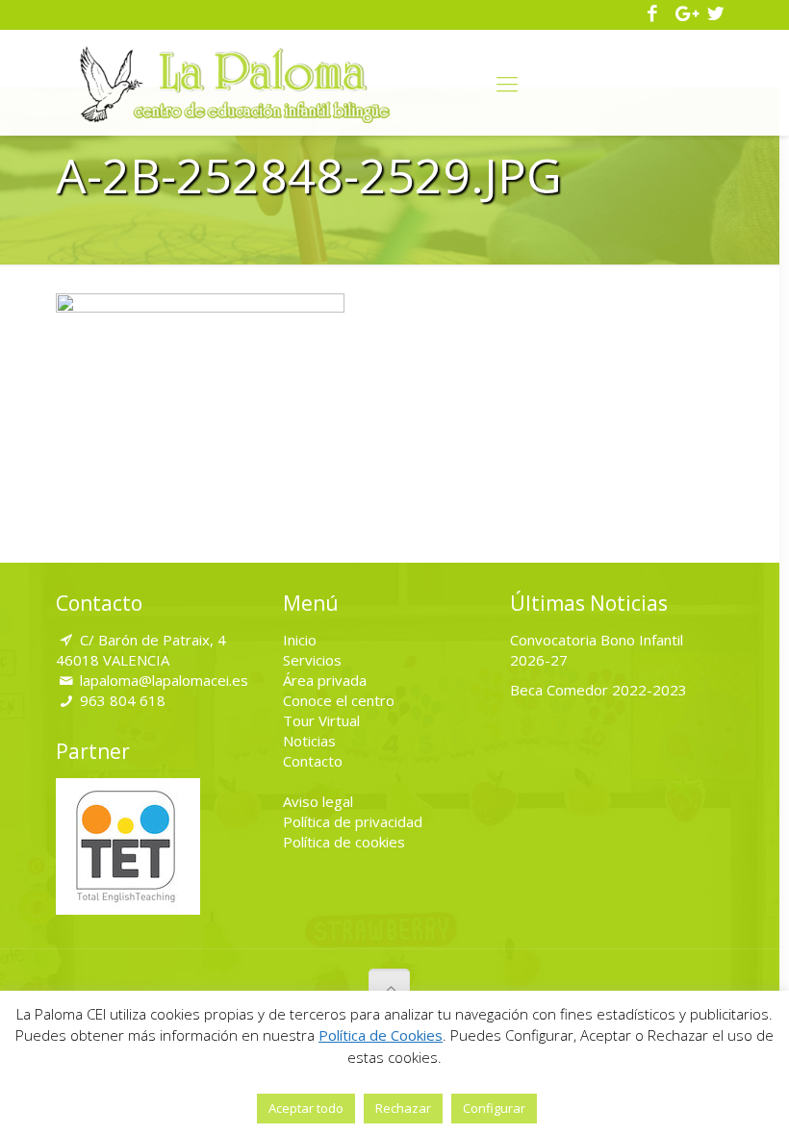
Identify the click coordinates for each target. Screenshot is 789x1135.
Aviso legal (318, 801)
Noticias (309, 740)
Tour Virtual (321, 720)
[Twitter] (715, 14)
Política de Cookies (380, 1035)
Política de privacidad (352, 821)
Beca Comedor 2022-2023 (598, 689)
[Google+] (685, 14)
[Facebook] (653, 14)
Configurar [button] (494, 1108)
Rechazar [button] (403, 1108)
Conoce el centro (338, 700)
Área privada (325, 680)
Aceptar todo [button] (306, 1108)
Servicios (312, 659)
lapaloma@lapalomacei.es (164, 680)
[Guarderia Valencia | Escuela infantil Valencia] (235, 83)
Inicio (300, 639)
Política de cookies (344, 841)
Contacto (313, 760)
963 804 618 (122, 700)
